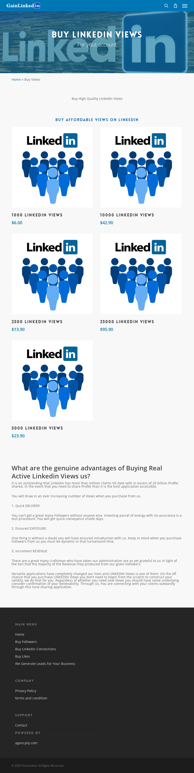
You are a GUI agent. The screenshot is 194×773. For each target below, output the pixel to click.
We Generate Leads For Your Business (45, 663)
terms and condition (31, 698)
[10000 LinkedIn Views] (141, 167)
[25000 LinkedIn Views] (141, 274)
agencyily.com (26, 743)
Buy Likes (22, 656)
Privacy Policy (25, 691)
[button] (184, 5)
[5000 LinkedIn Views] (52, 380)
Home (16, 79)
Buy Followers (26, 641)
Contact (21, 725)
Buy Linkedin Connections (35, 649)
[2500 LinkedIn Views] (52, 274)
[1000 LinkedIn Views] (52, 167)
